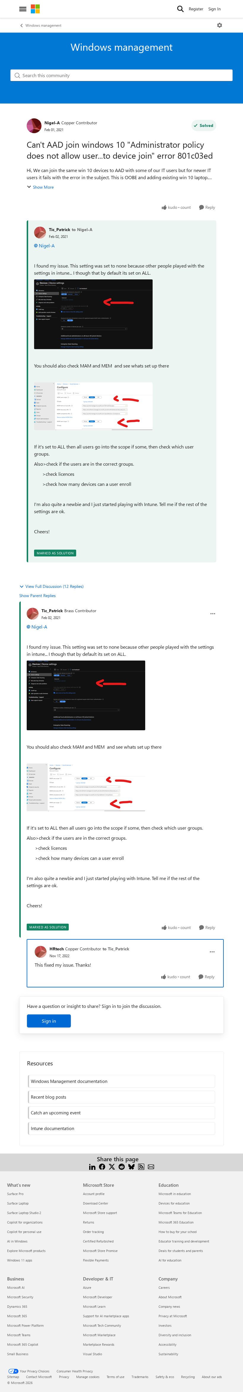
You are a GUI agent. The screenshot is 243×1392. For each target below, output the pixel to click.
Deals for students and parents (181, 1250)
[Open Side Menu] (22, 8)
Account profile (94, 1193)
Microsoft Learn (94, 1306)
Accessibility (167, 1344)
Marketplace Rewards (98, 1344)
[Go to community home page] (35, 8)
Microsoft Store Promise (100, 1250)
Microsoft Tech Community (102, 1325)
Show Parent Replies (37, 595)
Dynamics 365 (17, 1306)
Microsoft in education (175, 1193)
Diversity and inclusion (175, 1335)
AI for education (170, 1260)
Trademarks (140, 1376)
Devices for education (174, 1203)
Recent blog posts (48, 1097)
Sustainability (168, 1354)
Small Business (17, 1354)
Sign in (49, 1021)
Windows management (43, 25)
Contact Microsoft (39, 1376)
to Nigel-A (82, 229)
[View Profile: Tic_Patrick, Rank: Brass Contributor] (33, 614)
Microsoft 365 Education (176, 1222)
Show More (43, 187)
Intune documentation (52, 1128)
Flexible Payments (96, 1260)
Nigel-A (52, 122)
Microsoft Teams (19, 1335)
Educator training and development (184, 1241)
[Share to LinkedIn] (92, 1166)
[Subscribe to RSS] (141, 1166)
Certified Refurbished (98, 1241)
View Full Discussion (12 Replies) (54, 586)
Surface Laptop (17, 1203)
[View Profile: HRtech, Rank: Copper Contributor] (41, 952)
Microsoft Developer (97, 1297)
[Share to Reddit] (122, 1166)
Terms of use (115, 1376)
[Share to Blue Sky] (131, 1166)
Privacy (64, 1376)
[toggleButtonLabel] (219, 25)
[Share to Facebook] (102, 1166)
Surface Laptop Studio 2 (24, 1212)
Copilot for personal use (24, 1231)
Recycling (188, 1376)
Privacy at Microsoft (173, 1316)
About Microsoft (170, 1297)
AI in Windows (17, 1241)
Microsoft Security (20, 1297)
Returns (88, 1222)
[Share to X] (112, 1166)
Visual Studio (92, 1354)
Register (196, 9)
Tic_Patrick (59, 229)
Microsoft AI (16, 1287)
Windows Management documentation (69, 1081)
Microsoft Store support (100, 1212)
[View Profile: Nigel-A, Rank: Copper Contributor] (34, 125)
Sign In (214, 9)
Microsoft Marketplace (99, 1335)
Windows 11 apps (19, 1260)
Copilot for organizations (25, 1222)
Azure (87, 1287)
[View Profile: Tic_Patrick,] (40, 232)
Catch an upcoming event (56, 1113)
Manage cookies (88, 1376)
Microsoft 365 (17, 1316)
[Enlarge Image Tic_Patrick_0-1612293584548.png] (93, 314)
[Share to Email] (151, 1166)
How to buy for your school (178, 1231)
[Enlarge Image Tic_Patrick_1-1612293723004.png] (93, 406)
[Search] (180, 8)
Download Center (95, 1203)
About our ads (212, 1376)
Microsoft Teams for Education (180, 1212)
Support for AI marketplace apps (106, 1316)
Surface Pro (15, 1193)
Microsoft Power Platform (25, 1325)
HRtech (56, 949)
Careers (164, 1287)
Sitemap (13, 1376)
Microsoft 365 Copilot (22, 1344)
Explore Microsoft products (26, 1250)
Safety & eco (165, 1376)
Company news (169, 1306)
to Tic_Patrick (116, 949)
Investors (165, 1325)
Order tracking (93, 1231)
